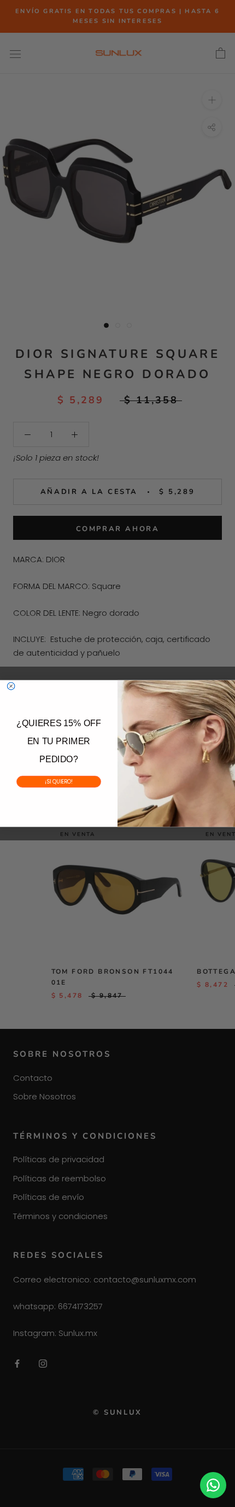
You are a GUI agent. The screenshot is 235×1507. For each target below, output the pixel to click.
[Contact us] (213, 1485)
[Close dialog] (10, 686)
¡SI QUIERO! (59, 781)
